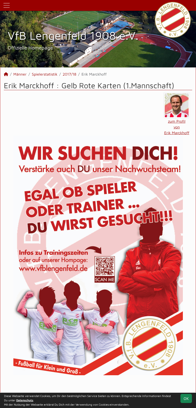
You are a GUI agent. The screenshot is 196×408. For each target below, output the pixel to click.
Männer (20, 74)
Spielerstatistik (44, 74)
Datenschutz (24, 400)
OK (186, 398)
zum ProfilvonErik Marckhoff (176, 127)
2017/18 (69, 74)
